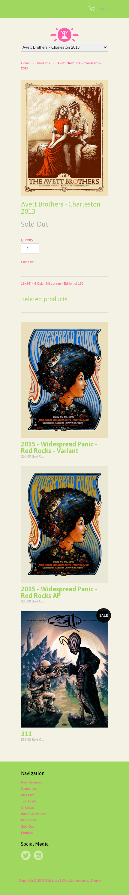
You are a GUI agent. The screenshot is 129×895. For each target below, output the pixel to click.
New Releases (31, 782)
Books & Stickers (33, 814)
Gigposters (29, 788)
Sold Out (27, 826)
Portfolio (27, 833)
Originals (27, 807)
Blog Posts (29, 820)
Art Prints (27, 795)
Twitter (26, 855)
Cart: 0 (103, 9)
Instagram (38, 855)
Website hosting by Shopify (81, 880)
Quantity (27, 240)
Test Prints (29, 801)
